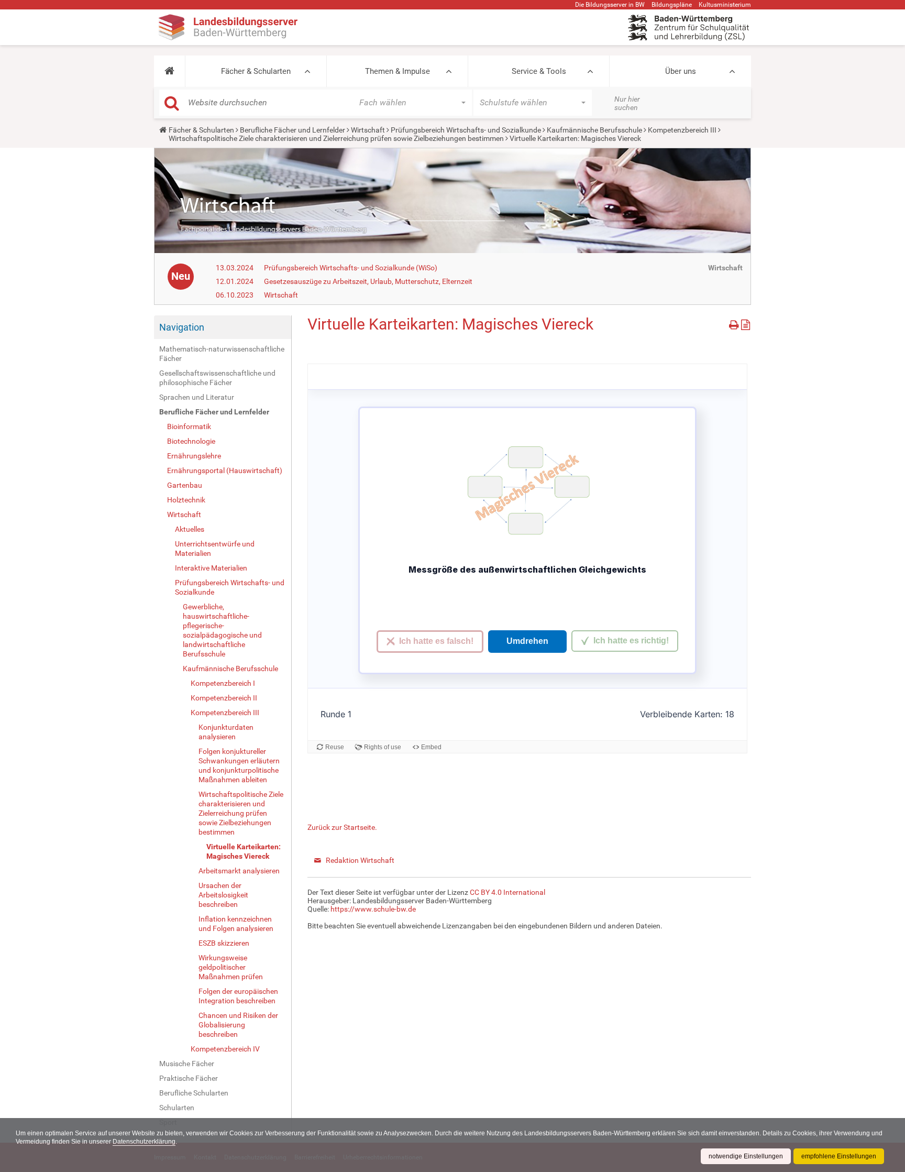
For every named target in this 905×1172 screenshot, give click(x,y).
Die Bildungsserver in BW (610, 4)
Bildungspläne (672, 4)
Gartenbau (184, 485)
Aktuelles (189, 529)
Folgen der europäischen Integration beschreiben (238, 996)
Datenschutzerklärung (144, 1141)
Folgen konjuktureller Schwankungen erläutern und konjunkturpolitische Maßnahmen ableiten (239, 765)
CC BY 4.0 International (507, 892)
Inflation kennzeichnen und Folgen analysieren (235, 924)
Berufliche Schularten (193, 1093)
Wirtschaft (368, 130)
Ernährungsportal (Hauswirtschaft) (224, 470)
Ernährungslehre (194, 456)
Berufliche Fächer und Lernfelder (292, 130)
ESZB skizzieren (223, 943)
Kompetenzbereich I (223, 683)
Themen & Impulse (397, 71)
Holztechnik (186, 500)
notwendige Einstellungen (746, 1156)
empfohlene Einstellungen (838, 1156)
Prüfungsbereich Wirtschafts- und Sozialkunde (466, 130)
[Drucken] (735, 323)
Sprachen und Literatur (196, 397)
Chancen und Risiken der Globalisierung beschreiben (238, 1024)
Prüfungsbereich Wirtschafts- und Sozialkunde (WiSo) (350, 268)
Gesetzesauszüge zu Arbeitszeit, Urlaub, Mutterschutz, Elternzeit (368, 281)
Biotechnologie (191, 441)
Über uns (680, 71)
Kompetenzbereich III (682, 130)
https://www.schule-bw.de (373, 909)
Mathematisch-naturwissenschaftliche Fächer (221, 354)
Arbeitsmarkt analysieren (239, 871)
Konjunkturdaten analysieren (225, 732)
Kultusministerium (725, 4)
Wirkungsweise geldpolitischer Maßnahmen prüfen (230, 967)
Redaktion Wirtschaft (360, 860)
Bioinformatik (189, 426)
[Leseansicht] (745, 323)
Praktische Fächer (188, 1078)
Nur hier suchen (627, 103)
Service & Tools (539, 71)
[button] (169, 71)
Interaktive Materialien (211, 568)
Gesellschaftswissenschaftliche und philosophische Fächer (217, 378)
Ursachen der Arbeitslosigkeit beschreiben (223, 894)
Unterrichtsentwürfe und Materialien (215, 548)
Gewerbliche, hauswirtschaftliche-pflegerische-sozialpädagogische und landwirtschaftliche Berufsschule (222, 630)
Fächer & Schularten (256, 71)
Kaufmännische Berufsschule (594, 130)
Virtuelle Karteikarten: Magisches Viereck (243, 851)
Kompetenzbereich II (224, 698)
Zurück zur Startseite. (342, 827)
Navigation (181, 327)
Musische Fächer (186, 1063)
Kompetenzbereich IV (225, 1049)
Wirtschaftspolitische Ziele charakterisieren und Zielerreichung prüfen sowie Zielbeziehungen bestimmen (336, 138)
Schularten (176, 1107)
